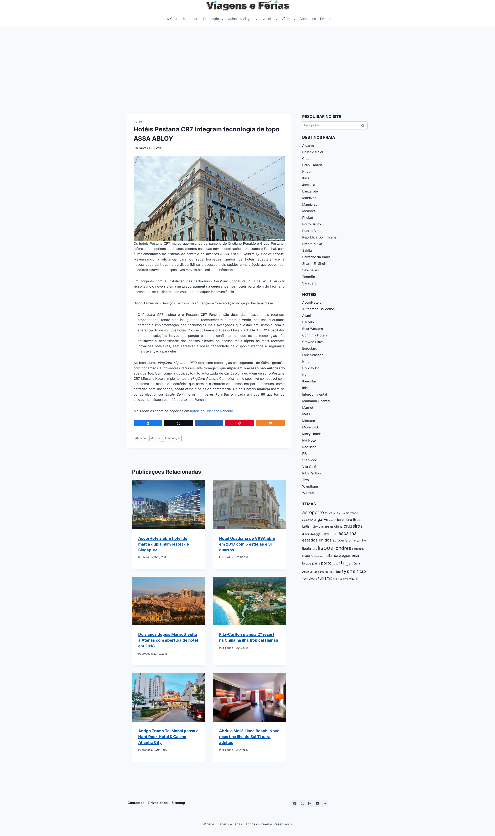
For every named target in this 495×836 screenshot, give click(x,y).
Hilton (306, 362)
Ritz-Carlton (311, 473)
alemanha (307, 519)
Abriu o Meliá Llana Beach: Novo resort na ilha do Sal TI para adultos (249, 737)
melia (327, 555)
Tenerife (308, 277)
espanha (347, 533)
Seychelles (310, 270)
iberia (306, 549)
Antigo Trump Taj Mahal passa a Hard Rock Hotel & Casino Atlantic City (168, 737)
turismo (325, 578)
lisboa (155, 438)
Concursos (308, 19)
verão (336, 578)
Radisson (309, 447)
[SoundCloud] (325, 803)
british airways (313, 526)
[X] (302, 803)
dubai (305, 533)
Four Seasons (312, 355)
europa (338, 540)
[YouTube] (317, 803)
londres (343, 548)
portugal (342, 562)
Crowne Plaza (313, 342)
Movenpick (310, 427)
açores (332, 520)
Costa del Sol (312, 152)
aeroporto (313, 512)
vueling (344, 578)
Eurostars (309, 348)
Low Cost (170, 19)
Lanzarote (310, 191)
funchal (140, 438)
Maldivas (309, 198)
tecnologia (172, 438)
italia (314, 549)
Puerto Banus (312, 231)
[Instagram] (309, 803)
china (338, 526)
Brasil (358, 519)
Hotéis (138, 121)
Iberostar (309, 381)
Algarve (308, 145)
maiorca (318, 556)
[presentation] (168, 504)
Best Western (312, 329)
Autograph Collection (318, 309)
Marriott (308, 407)
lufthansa (358, 548)
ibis (305, 388)
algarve (321, 519)
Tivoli (306, 480)
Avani (306, 316)
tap (362, 571)
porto (326, 563)
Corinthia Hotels (314, 335)
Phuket (307, 218)
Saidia (307, 250)
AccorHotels (311, 302)
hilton (364, 540)
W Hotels (309, 493)
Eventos (326, 19)
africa (328, 513)
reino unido (333, 572)
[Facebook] (294, 803)
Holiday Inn (311, 368)
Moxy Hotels (312, 434)
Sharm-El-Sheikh (315, 264)
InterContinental (314, 394)
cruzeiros (353, 526)
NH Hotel (309, 440)
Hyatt (306, 375)
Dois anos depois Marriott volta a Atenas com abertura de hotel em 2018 (168, 640)
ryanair (350, 571)
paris (316, 563)
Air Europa (339, 513)
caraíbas (329, 526)
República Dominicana (319, 237)
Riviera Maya (312, 244)
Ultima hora (190, 19)
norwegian (342, 555)
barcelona (344, 520)
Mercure (308, 421)
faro (348, 540)
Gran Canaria (312, 165)
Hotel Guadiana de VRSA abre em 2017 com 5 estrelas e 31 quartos (247, 544)
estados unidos (317, 540)
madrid (307, 555)
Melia (306, 414)
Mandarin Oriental (316, 401)
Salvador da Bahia (316, 257)
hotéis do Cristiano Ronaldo (211, 411)
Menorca (309, 211)
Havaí (306, 172)
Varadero (309, 283)
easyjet (316, 533)
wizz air (353, 578)
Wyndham (310, 486)
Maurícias (309, 204)
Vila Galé (309, 467)
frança (356, 540)
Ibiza (306, 178)
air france (352, 513)
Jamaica (308, 185)
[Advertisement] (247, 69)
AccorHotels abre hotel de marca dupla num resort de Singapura (163, 544)
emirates (330, 534)
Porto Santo (311, 224)
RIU (305, 453)
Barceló (308, 322)
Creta (306, 159)
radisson (318, 571)
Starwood (309, 460)
